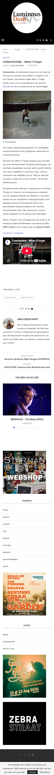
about (5, 566)
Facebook (7, 233)
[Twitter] (40, 40)
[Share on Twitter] (29, 309)
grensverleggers (10, 559)
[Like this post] (23, 309)
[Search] (51, 40)
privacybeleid (9, 641)
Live (5, 531)
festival (6, 538)
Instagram (18, 233)
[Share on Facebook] (26, 309)
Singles (17, 49)
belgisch (6, 552)
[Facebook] (37, 40)
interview (7, 545)
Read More (45, 772)
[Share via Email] (32, 309)
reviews (6, 524)
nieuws (6, 517)
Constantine (10, 297)
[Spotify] (47, 40)
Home (5, 49)
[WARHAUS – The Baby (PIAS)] (27, 399)
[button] (5, 405)
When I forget (27, 297)
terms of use (8, 648)
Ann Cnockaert (17, 65)
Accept (32, 772)
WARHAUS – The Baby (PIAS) (27, 419)
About (5, 634)
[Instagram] (43, 40)
